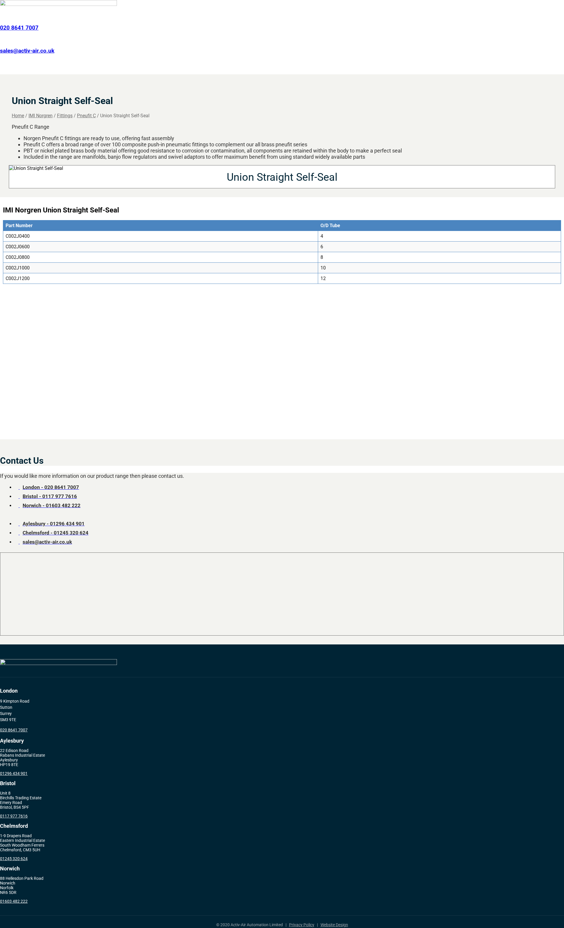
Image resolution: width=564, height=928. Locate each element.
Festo (347, 67)
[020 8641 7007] (2, 16)
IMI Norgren (291, 67)
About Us (374, 67)
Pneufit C (86, 115)
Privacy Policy (301, 924)
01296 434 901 (14, 773)
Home (147, 67)
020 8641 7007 (19, 28)
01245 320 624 (14, 858)
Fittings (65, 115)
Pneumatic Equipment (239, 67)
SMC (325, 67)
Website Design (334, 924)
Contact (404, 67)
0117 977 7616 (14, 816)
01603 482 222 (14, 901)
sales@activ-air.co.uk (27, 51)
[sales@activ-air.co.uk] (2, 39)
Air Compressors (182, 67)
